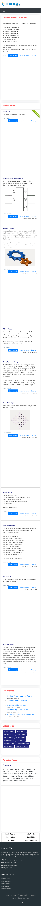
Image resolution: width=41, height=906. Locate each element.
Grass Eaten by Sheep (10, 362)
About (13, 895)
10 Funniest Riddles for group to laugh (20, 714)
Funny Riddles (21, 734)
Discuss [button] (33, 55)
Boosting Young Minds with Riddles (19, 696)
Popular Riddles (6, 879)
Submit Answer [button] (24, 55)
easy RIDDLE (6, 511)
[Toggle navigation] (4, 11)
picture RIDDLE (7, 433)
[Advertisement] (20, 79)
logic (4, 55)
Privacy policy (23, 895)
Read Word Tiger (8, 403)
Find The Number (9, 525)
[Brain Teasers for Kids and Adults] (10, 4)
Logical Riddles (6, 881)
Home (7, 895)
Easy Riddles (20, 740)
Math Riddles (5, 883)
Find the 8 (6, 112)
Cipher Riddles (8, 746)
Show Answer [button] (13, 55)
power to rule (7, 493)
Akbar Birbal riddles (22, 746)
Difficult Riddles (9, 740)
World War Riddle (9, 645)
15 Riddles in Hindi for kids (16, 705)
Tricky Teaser (7, 329)
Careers (33, 895)
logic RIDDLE (7, 213)
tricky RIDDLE (7, 118)
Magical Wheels (8, 228)
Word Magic (7, 576)
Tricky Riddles (21, 731)
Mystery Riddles (9, 731)
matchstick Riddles (23, 743)
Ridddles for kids (9, 734)
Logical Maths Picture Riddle (13, 178)
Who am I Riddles (9, 743)
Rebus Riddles (20, 737)
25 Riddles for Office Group (17, 700)
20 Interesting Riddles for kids (17, 710)
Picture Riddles (8, 737)
